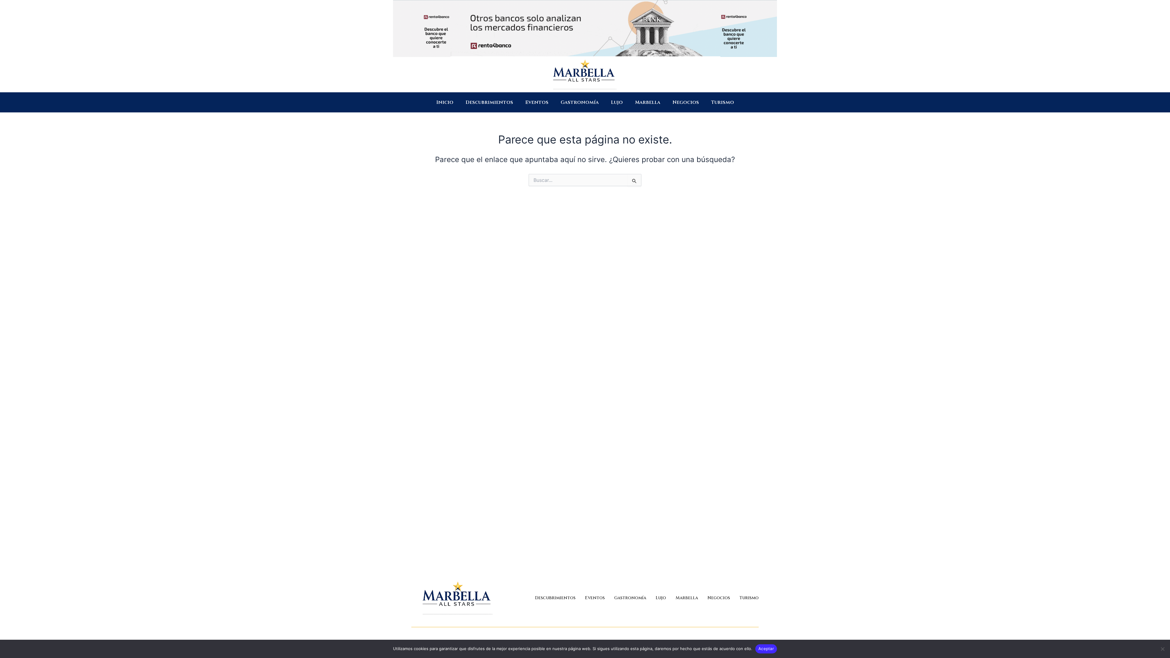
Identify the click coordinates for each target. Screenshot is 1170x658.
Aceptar (766, 648)
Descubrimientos (489, 102)
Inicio (444, 102)
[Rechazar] (1162, 649)
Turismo (722, 102)
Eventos (536, 102)
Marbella (647, 102)
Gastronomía (580, 102)
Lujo (617, 102)
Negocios (685, 102)
